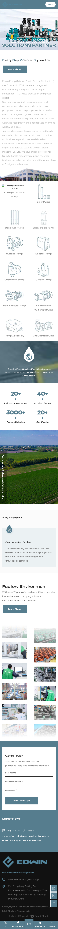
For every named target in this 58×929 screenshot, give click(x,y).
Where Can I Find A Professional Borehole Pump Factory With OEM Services (25, 838)
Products (40, 926)
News (52, 926)
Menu (50, 4)
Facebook (18, 926)
